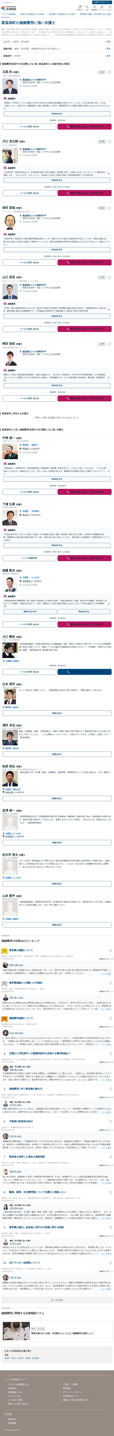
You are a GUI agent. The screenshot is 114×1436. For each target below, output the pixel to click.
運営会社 (12, 1419)
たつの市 (35, 577)
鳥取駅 (26, 449)
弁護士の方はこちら (102, 2)
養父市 (14, 1358)
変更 (108, 41)
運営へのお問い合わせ (18, 1404)
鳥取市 (34, 445)
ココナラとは (14, 1396)
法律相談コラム (15, 1392)
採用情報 (12, 1423)
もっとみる (57, 1300)
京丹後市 (35, 511)
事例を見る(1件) (30, 612)
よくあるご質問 (15, 1400)
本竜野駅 (27, 581)
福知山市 (17, 789)
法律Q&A (12, 1388)
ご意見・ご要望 (70, 1384)
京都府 (25, 511)
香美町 (28, 1358)
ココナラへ (8, 2)
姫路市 (16, 661)
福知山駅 (9, 792)
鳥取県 (25, 445)
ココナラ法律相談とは (18, 1384)
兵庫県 (25, 577)
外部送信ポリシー (71, 1396)
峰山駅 (26, 515)
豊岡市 (7, 1358)
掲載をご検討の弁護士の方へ (76, 1400)
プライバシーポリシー (73, 1392)
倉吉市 (16, 707)
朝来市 (21, 1358)
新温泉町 (27, 80)
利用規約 (67, 1388)
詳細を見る (57, 713)
